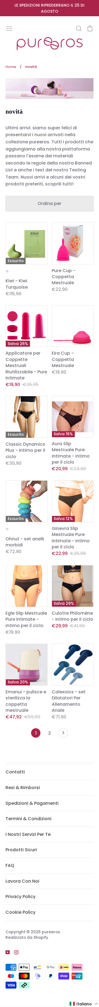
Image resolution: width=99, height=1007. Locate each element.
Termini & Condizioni (28, 819)
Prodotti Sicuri (21, 850)
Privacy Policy (20, 896)
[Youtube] (5, 952)
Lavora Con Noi (22, 881)
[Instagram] (14, 952)
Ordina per (49, 203)
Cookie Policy (20, 912)
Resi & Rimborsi (23, 787)
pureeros (51, 932)
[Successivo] (63, 734)
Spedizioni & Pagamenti (32, 803)
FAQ (10, 865)
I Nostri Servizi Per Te (28, 834)
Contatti (15, 772)
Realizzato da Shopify (27, 937)
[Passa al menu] (9, 28)
